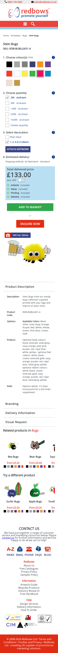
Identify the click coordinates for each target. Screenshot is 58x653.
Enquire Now (30, 224)
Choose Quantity (19, 125)
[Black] (9, 64)
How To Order (29, 610)
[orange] (15, 466)
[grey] (12, 511)
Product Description (19, 286)
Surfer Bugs (13, 501)
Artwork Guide (29, 584)
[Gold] (17, 83)
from (13, 462)
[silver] (8, 466)
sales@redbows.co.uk (45, 1)
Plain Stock (15, 137)
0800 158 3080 (14, 1)
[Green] (32, 74)
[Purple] (48, 64)
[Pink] (40, 74)
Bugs (35, 430)
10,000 (20, 119)
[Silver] (17, 64)
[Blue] (48, 74)
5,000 (19, 114)
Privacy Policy (29, 571)
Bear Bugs (35, 456)
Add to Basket (30, 207)
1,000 (19, 108)
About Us (29, 565)
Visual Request (16, 422)
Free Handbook (29, 594)
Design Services (29, 603)
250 (18, 97)
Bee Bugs (13, 456)
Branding (12, 404)
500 (18, 103)
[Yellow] (25, 74)
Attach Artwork (18, 149)
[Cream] (9, 83)
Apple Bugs (35, 501)
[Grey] (25, 64)
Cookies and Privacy (30, 642)
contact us (8, 537)
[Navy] (32, 64)
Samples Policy (29, 574)
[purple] (19, 466)
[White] (17, 74)
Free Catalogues (29, 568)
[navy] (12, 466)
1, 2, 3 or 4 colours (19, 141)
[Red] (9, 74)
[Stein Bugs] (29, 252)
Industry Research (29, 590)
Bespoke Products (29, 587)
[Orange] (40, 64)
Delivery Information (20, 413)
